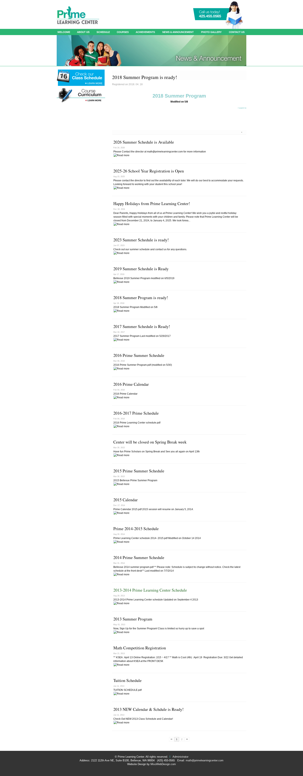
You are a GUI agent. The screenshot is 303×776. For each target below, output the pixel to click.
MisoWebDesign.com (163, 764)
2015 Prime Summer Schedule (138, 471)
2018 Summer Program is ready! (140, 297)
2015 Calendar (125, 499)
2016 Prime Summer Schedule (138, 355)
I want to (242, 108)
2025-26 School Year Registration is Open (148, 171)
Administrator (180, 756)
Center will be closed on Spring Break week (150, 442)
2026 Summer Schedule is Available (143, 142)
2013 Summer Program (132, 619)
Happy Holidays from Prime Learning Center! (151, 203)
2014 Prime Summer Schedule (138, 557)
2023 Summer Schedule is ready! (141, 240)
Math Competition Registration (139, 648)
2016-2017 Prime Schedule (136, 413)
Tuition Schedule (127, 680)
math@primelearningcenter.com (204, 760)
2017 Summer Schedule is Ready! (141, 326)
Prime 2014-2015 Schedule (136, 528)
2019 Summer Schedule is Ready (141, 268)
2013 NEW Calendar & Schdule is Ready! (148, 709)
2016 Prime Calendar (131, 384)
